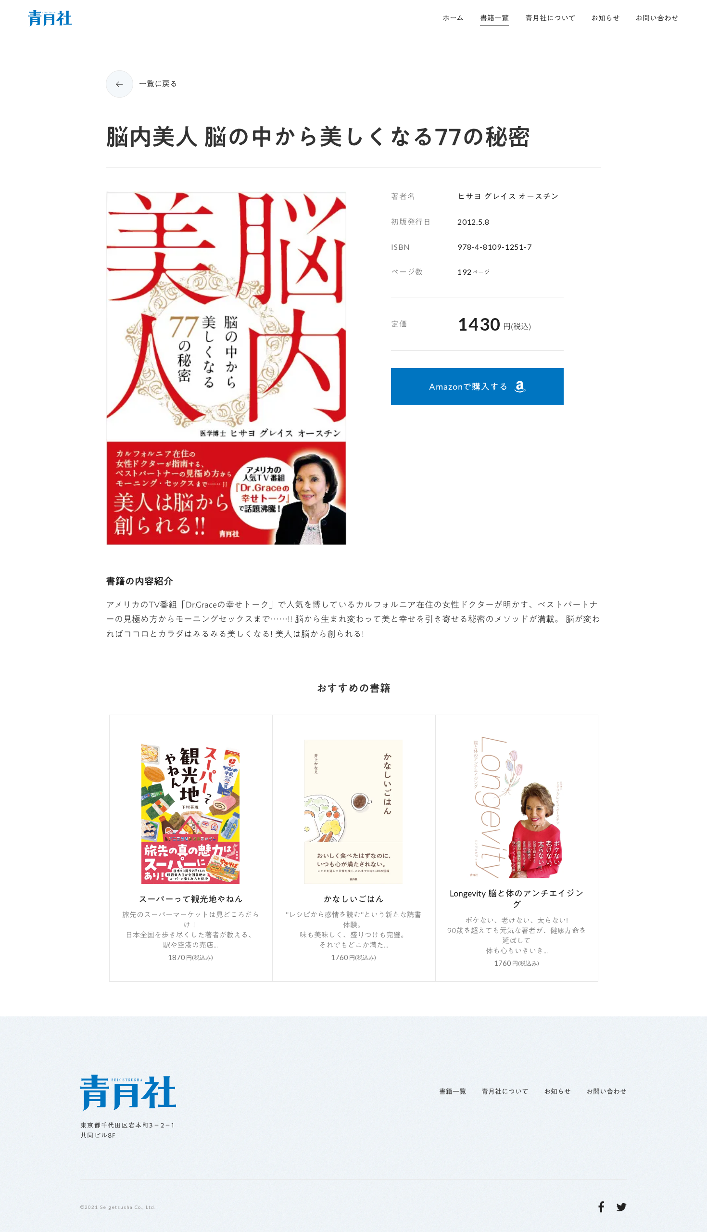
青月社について (505, 1092)
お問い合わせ (606, 1092)
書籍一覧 (452, 1092)
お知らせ (557, 1092)
